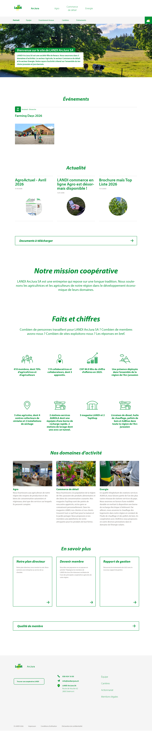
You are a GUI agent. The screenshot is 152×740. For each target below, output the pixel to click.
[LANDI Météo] (148, 20)
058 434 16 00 (68, 676)
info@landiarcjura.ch (70, 681)
